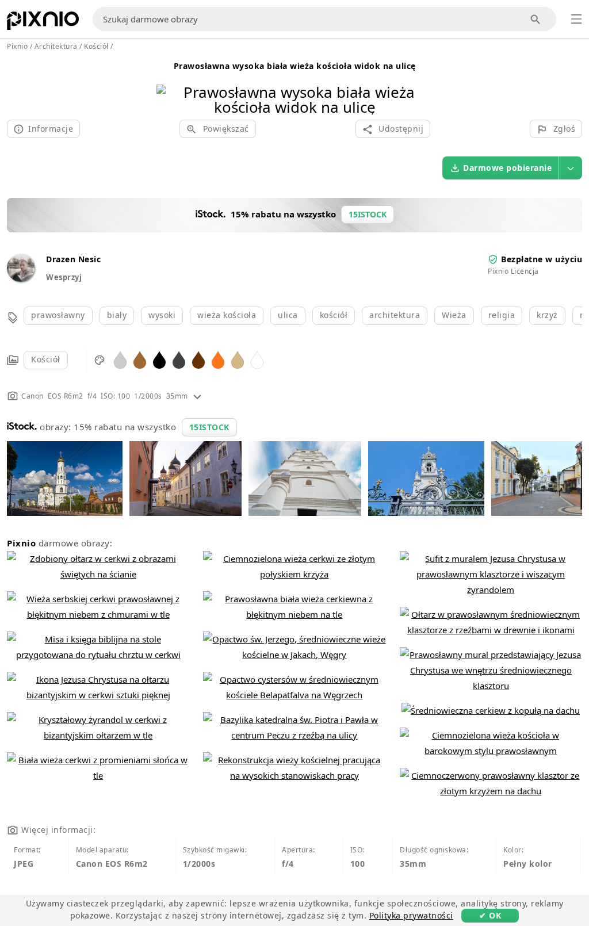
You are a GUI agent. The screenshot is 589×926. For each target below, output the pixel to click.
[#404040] (178, 359)
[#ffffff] (257, 359)
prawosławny (58, 314)
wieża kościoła (226, 314)
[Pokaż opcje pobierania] (570, 167)
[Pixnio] (43, 23)
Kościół (45, 359)
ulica (288, 314)
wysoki (161, 314)
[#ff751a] (218, 359)
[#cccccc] (120, 359)
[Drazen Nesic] (21, 278)
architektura (394, 314)
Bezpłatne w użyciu (541, 259)
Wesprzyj (64, 277)
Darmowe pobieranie (507, 167)
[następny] (420, 85)
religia (501, 314)
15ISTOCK (209, 427)
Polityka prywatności (411, 915)
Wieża (454, 314)
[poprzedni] (169, 85)
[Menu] (576, 19)
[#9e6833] (139, 359)
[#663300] (198, 359)
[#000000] (159, 359)
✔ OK (490, 915)
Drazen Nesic (73, 259)
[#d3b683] (237, 359)
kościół (334, 314)
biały (117, 314)
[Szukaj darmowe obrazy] (536, 19)
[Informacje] (197, 396)
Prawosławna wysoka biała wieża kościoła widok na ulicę (295, 65)
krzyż (547, 314)
